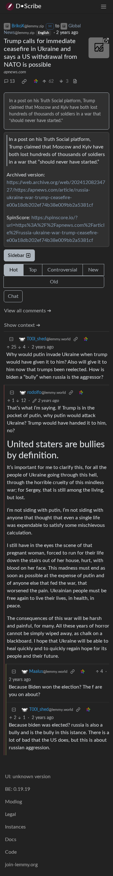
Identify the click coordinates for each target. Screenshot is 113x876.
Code (11, 852)
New (93, 269)
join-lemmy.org (21, 864)
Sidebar (16, 255)
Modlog (13, 801)
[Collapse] (11, 339)
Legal (10, 814)
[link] (24, 81)
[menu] (103, 6)
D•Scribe (28, 6)
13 (12, 81)
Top (33, 269)
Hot (13, 269)
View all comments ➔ (27, 310)
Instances (15, 826)
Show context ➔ (22, 325)
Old (54, 281)
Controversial (62, 269)
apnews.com (15, 72)
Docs (10, 839)
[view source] (75, 81)
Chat (13, 296)
